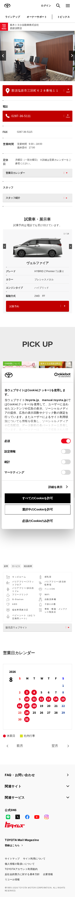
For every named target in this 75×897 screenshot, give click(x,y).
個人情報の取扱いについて (20, 863)
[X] (17, 817)
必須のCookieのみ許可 (37, 520)
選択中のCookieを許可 (37, 509)
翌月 (55, 745)
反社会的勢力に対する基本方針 (22, 874)
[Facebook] (27, 817)
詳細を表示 (55, 487)
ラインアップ (12, 16)
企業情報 (48, 874)
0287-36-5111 (21, 116)
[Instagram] (46, 817)
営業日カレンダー (15, 172)
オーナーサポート (37, 16)
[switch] (66, 451)
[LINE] (8, 817)
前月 (20, 745)
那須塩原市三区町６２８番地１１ (35, 90)
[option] (37, 56)
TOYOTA (7, 6)
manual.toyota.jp (54, 400)
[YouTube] (37, 817)
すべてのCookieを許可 (37, 498)
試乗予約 (14, 306)
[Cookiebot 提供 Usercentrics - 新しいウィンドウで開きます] (52, 375)
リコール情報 (12, 879)
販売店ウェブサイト (16, 627)
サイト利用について (34, 858)
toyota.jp (32, 400)
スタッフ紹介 (13, 197)
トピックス (63, 16)
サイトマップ (12, 858)
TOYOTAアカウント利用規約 (21, 868)
